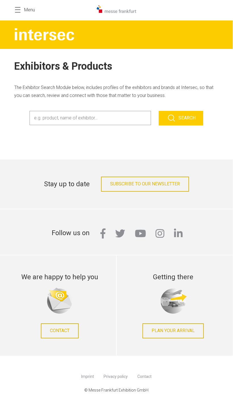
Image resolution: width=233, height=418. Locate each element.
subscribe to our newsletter (145, 184)
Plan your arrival (173, 330)
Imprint (87, 376)
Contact (60, 330)
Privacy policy (116, 376)
